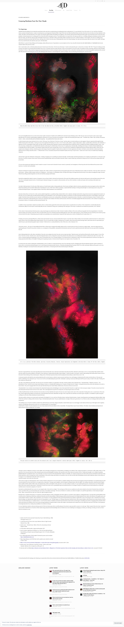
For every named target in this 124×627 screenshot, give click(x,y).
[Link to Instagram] (100, 1)
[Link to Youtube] (102, 1)
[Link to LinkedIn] (104, 1)
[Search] (79, 10)
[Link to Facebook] (96, 1)
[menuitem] (46, 10)
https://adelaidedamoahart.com (27, 537)
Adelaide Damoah (24, 568)
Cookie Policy (29, 624)
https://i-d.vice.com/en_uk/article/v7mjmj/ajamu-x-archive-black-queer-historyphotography (39, 542)
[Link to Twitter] (98, 1)
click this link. (87, 558)
